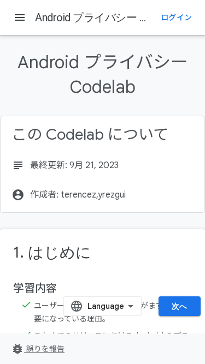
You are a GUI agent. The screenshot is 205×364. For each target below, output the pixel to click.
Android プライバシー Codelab (106, 17)
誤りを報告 (38, 349)
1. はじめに (52, 252)
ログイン (176, 17)
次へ (180, 306)
